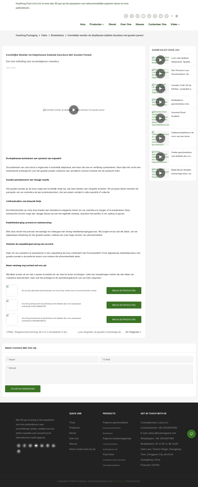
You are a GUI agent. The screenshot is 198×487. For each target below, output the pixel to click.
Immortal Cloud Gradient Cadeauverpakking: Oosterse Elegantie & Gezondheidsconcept (181, 114)
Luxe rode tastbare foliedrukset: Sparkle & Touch (181, 60)
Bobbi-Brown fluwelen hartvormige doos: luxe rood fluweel (181, 172)
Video (44, 35)
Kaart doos (108, 454)
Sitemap (118, 481)
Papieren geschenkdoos (115, 422)
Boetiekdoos (57, 35)
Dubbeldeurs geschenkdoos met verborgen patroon (180, 102)
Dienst (72, 433)
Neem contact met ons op (82, 449)
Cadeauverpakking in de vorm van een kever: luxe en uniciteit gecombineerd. (182, 134)
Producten (74, 428)
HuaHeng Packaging (26, 35)
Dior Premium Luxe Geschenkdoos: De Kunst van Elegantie (180, 72)
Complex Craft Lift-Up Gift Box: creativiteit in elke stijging (181, 87)
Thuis (72, 422)
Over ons (74, 438)
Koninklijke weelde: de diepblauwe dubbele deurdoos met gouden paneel (105, 35)
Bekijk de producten (124, 290)
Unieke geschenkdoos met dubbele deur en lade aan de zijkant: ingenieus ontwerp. (181, 154)
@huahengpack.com (165, 433)
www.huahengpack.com (100, 481)
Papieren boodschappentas (117, 438)
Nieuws (73, 444)
